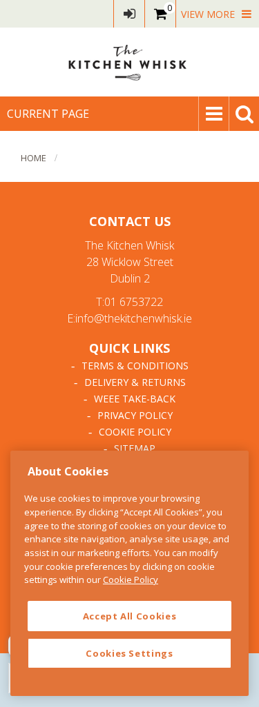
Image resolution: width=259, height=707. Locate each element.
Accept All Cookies (130, 616)
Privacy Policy (135, 415)
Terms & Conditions (135, 365)
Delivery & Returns (135, 382)
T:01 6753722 (129, 301)
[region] (129, 573)
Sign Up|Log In (129, 14)
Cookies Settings (129, 653)
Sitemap (134, 448)
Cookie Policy (135, 431)
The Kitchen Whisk (130, 62)
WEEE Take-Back (134, 398)
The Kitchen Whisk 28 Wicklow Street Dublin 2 (129, 262)
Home (33, 158)
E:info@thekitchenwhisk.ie (129, 318)
